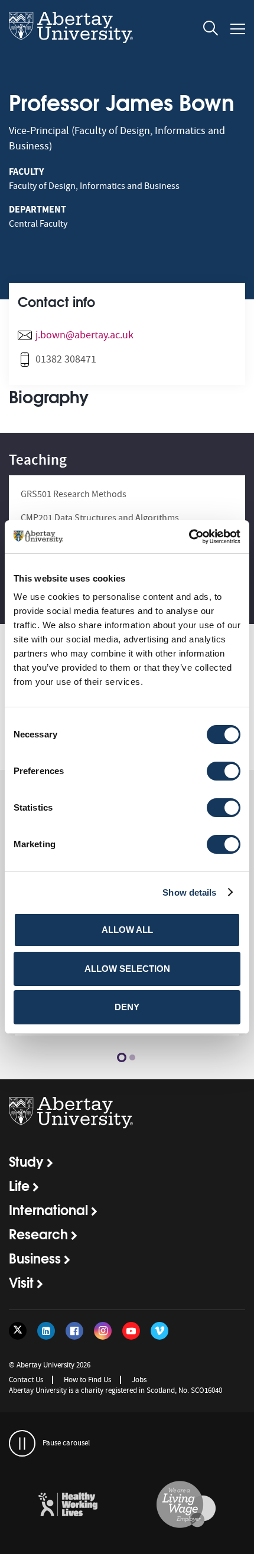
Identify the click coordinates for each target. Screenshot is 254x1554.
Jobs (139, 1380)
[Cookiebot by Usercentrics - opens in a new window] (188, 536)
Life (19, 1185)
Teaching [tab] (38, 459)
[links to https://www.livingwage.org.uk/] (186, 1505)
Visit (21, 1282)
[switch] (223, 771)
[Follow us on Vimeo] (159, 1331)
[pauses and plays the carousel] (22, 1443)
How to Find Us (87, 1380)
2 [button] (132, 1057)
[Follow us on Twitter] (18, 1331)
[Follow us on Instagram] (103, 1331)
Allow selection (127, 969)
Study (26, 1161)
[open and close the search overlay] (211, 30)
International (48, 1209)
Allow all (127, 930)
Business (35, 1258)
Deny (127, 1007)
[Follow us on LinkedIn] (46, 1331)
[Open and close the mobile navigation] (237, 29)
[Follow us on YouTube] (131, 1331)
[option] (68, 1506)
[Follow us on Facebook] (74, 1331)
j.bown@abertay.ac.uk (84, 335)
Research (38, 1233)
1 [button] (121, 1057)
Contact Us (26, 1380)
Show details (189, 892)
